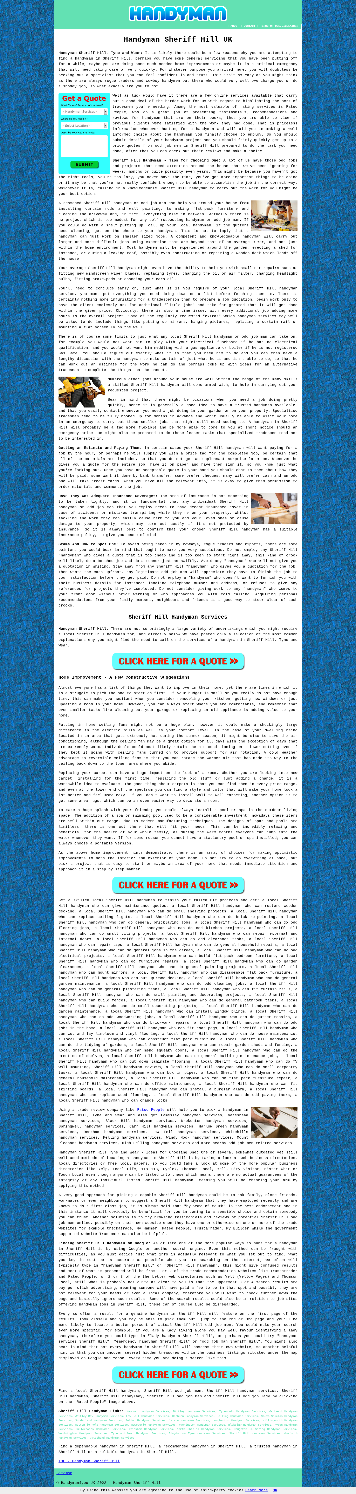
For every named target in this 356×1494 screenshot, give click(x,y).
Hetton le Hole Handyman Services (101, 1424)
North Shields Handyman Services (203, 1429)
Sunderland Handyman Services (98, 1420)
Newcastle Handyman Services (153, 1424)
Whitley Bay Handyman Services (99, 1416)
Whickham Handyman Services (151, 1429)
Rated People (151, 1110)
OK (275, 1490)
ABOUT (235, 26)
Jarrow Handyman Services (189, 1420)
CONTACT (249, 26)
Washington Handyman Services (202, 1424)
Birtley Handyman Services (194, 1411)
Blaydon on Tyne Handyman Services (197, 1433)
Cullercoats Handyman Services (100, 1429)
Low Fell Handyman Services (147, 1416)
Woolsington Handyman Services (83, 1433)
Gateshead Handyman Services (112, 1437)
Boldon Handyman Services (145, 1420)
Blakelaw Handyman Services (249, 1424)
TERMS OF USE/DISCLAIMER (279, 26)
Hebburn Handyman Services (192, 1416)
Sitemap (64, 1473)
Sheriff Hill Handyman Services (254, 1433)
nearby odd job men (233, 1143)
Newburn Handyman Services (148, 1411)
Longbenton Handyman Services (236, 1420)
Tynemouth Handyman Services (242, 1411)
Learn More (256, 1490)
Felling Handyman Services (237, 1416)
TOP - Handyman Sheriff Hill (89, 1461)
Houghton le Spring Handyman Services (265, 1429)
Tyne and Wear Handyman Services (138, 1433)
